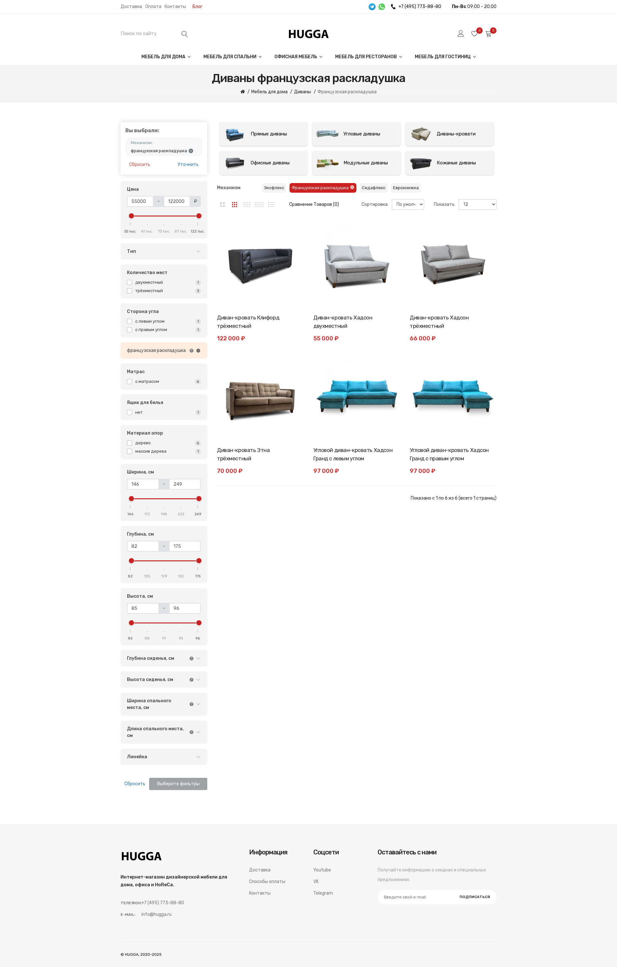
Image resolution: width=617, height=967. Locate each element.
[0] (474, 33)
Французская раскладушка (320, 187)
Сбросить (139, 164)
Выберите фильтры (178, 784)
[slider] (131, 216)
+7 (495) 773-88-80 (419, 6)
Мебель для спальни (230, 57)
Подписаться (475, 897)
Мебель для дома (163, 57)
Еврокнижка (406, 187)
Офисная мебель (296, 57)
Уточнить (188, 164)
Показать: (444, 204)
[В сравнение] (292, 247)
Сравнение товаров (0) (314, 204)
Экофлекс (274, 187)
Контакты (175, 6)
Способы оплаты (267, 881)
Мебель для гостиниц (443, 57)
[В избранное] (292, 232)
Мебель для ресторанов (366, 57)
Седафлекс (373, 187)
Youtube (322, 870)
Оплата (153, 6)
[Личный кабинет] (461, 33)
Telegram (323, 893)
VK (316, 881)
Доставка (131, 6)
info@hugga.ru (156, 914)
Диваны (302, 92)
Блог (197, 6)
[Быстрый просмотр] (292, 261)
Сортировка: (375, 204)
